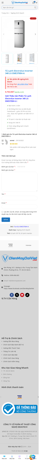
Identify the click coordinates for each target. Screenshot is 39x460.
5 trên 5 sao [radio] (24, 166)
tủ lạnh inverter (26, 233)
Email (4, 203)
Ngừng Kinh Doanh (17, 13)
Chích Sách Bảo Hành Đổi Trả (13, 345)
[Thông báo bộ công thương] (19, 409)
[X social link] (17, 295)
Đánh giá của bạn (8, 166)
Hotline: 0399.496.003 (11, 275)
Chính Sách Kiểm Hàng (11, 361)
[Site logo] (19, 2)
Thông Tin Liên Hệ (9, 351)
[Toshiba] (29, 245)
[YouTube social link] (22, 295)
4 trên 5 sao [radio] (23, 166)
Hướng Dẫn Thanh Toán (11, 348)
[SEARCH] (35, 7)
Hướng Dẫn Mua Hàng (11, 341)
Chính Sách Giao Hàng (11, 358)
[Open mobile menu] (3, 3)
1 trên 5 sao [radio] (18, 166)
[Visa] (11, 245)
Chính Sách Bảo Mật (10, 355)
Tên (4, 194)
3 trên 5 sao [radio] (21, 166)
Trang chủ (5, 13)
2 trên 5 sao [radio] (19, 166)
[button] (4, 34)
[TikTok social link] (27, 295)
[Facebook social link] (12, 295)
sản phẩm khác (22, 84)
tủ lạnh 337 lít (15, 233)
